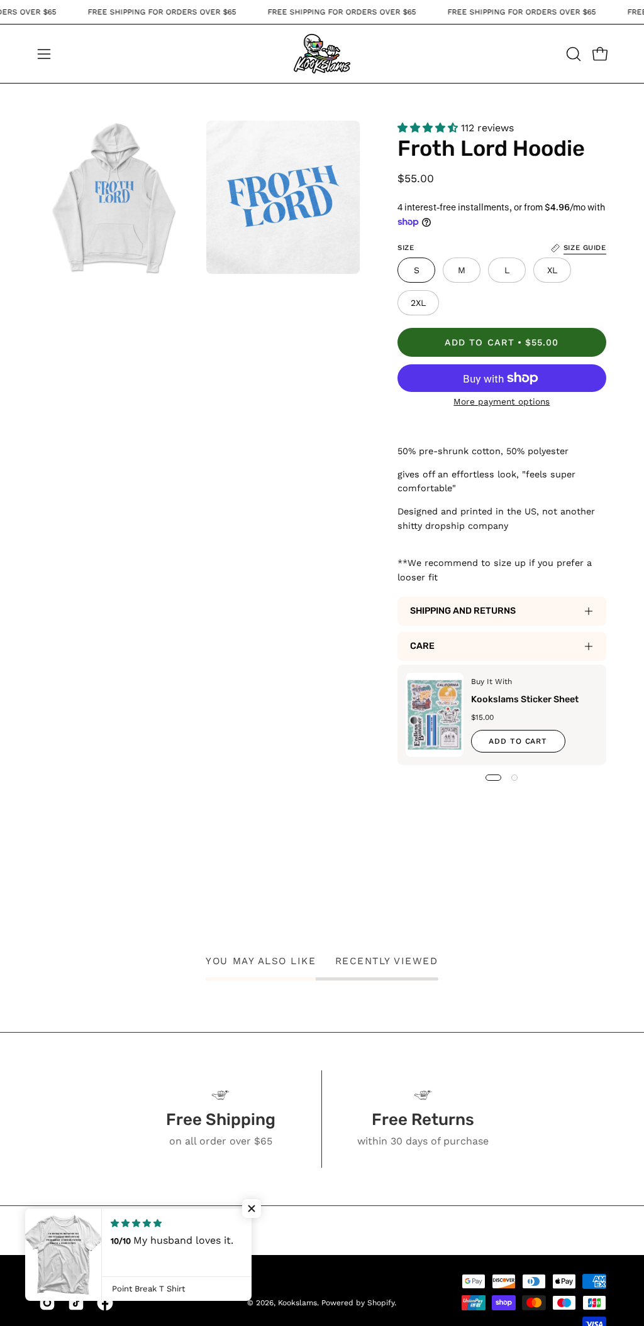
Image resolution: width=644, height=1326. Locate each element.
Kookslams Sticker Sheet (525, 699)
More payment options (502, 401)
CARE (422, 646)
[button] (572, 54)
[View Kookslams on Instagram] (47, 1302)
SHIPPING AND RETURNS (463, 611)
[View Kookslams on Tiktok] (76, 1302)
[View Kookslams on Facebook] (105, 1302)
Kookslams (297, 1302)
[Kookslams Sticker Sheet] (435, 715)
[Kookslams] (322, 53)
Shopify (380, 1302)
